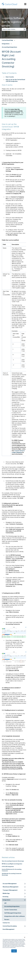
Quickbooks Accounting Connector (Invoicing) (11, 874)
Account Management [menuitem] (10, 883)
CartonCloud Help (7, 40)
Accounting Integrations (9, 47)
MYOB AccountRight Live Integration (12, 863)
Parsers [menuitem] (6, 919)
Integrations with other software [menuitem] (14, 916)
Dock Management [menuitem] (8, 929)
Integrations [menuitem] (6, 900)
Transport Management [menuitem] (10, 890)
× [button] (25, 937)
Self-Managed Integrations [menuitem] (12, 913)
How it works (10, 77)
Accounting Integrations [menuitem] (12, 906)
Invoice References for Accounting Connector (11, 870)
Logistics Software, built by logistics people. (13, 22)
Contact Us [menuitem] (6, 922)
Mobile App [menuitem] (6, 893)
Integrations (5, 43)
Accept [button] (14, 951)
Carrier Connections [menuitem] (10, 909)
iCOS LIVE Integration (8, 866)
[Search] (24, 29)
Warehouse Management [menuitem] (10, 887)
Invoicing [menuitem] (5, 896)
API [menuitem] (5, 903)
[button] (25, 883)
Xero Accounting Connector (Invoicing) (13, 861)
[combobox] (12, 29)
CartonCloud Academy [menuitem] (10, 926)
